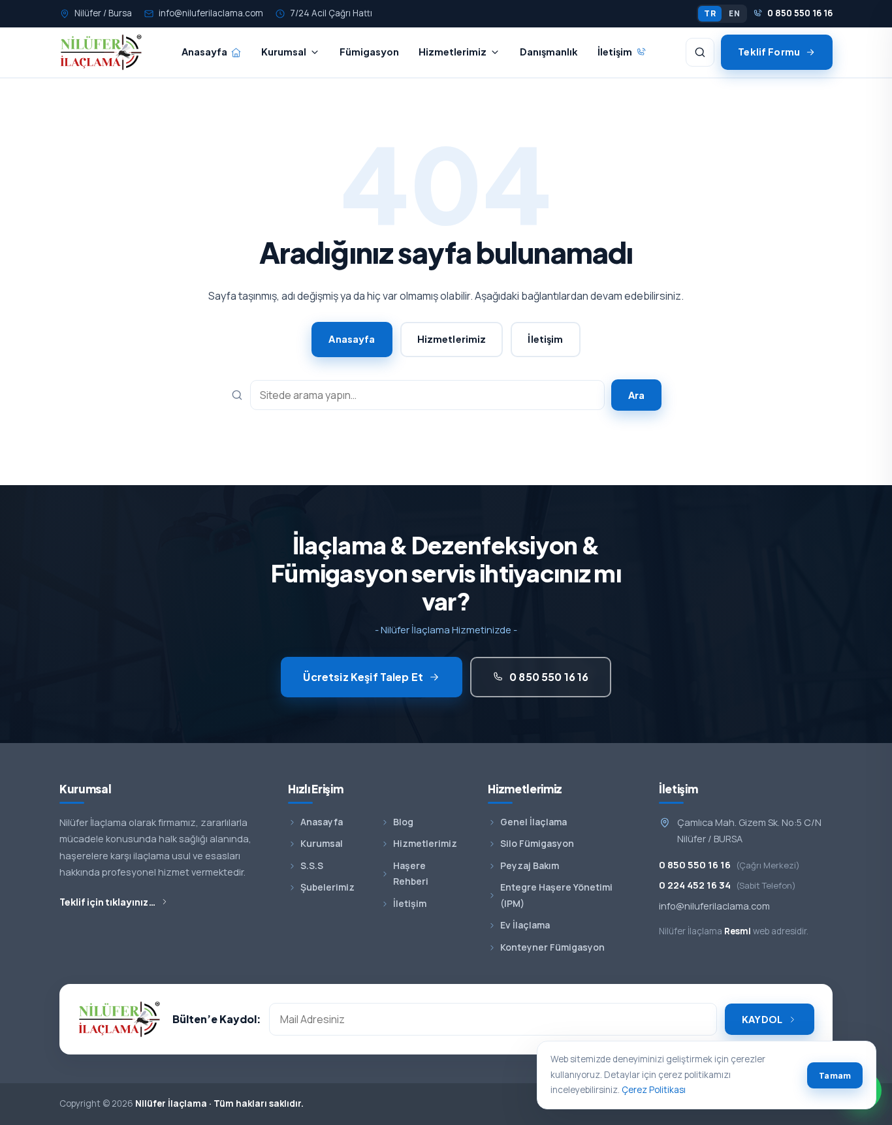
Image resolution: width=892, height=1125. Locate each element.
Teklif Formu (769, 51)
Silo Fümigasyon (537, 843)
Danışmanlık (549, 51)
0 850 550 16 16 (800, 13)
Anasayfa (204, 51)
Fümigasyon (369, 51)
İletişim (614, 51)
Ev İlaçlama (525, 925)
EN (734, 13)
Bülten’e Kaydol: (216, 1019)
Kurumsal (283, 51)
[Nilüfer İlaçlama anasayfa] (100, 52)
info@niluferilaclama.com (211, 13)
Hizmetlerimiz (452, 51)
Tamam (835, 1075)
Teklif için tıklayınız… (107, 902)
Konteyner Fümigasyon (552, 947)
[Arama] (700, 52)
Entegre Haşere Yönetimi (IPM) (556, 895)
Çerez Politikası (654, 1090)
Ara (636, 395)
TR (710, 13)
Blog (403, 822)
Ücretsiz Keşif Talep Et (363, 677)
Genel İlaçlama (533, 822)
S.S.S (311, 865)
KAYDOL (762, 1019)
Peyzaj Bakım (529, 865)
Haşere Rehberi (410, 873)
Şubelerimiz (327, 887)
